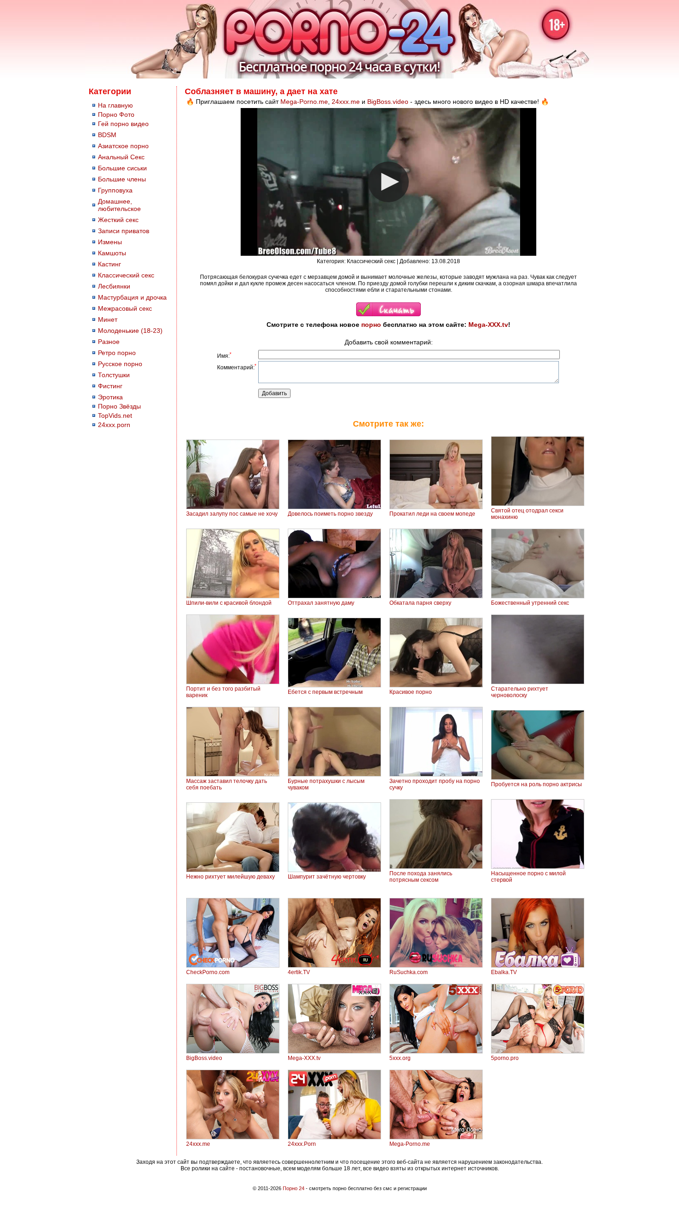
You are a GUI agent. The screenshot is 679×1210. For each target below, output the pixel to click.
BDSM (107, 134)
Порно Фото (116, 114)
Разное (109, 341)
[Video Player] (388, 182)
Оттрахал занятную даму (321, 603)
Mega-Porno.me (304, 101)
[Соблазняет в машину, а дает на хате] (388, 314)
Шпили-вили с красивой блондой (229, 603)
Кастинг (109, 264)
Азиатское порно (123, 146)
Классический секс (126, 275)
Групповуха (115, 190)
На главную (115, 105)
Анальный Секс (121, 157)
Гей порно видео (123, 123)
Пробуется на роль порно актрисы (536, 784)
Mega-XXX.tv (488, 324)
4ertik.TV (299, 972)
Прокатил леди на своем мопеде (432, 514)
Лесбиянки (114, 286)
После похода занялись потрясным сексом (420, 876)
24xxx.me (346, 101)
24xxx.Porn (302, 1144)
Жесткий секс (118, 219)
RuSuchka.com (408, 972)
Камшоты (112, 253)
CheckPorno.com (208, 972)
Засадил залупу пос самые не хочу (232, 514)
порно (371, 324)
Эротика (110, 397)
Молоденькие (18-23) (130, 330)
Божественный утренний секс (530, 603)
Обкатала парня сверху (420, 603)
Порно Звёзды (119, 406)
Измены (110, 242)
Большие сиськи (122, 168)
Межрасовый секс (125, 308)
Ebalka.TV (504, 972)
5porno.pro (505, 1058)
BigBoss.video (387, 101)
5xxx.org (400, 1058)
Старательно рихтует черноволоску (519, 692)
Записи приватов (123, 231)
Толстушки (114, 375)
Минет (107, 319)
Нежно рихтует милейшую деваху (230, 876)
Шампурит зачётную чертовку (327, 876)
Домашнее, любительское (119, 205)
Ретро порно (117, 352)
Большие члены (122, 179)
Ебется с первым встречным (325, 692)
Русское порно (120, 363)
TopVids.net (115, 415)
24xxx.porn (114, 424)
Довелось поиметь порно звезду (330, 514)
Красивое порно (410, 692)
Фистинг (110, 386)
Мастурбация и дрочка (132, 297)
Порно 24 (293, 1188)
